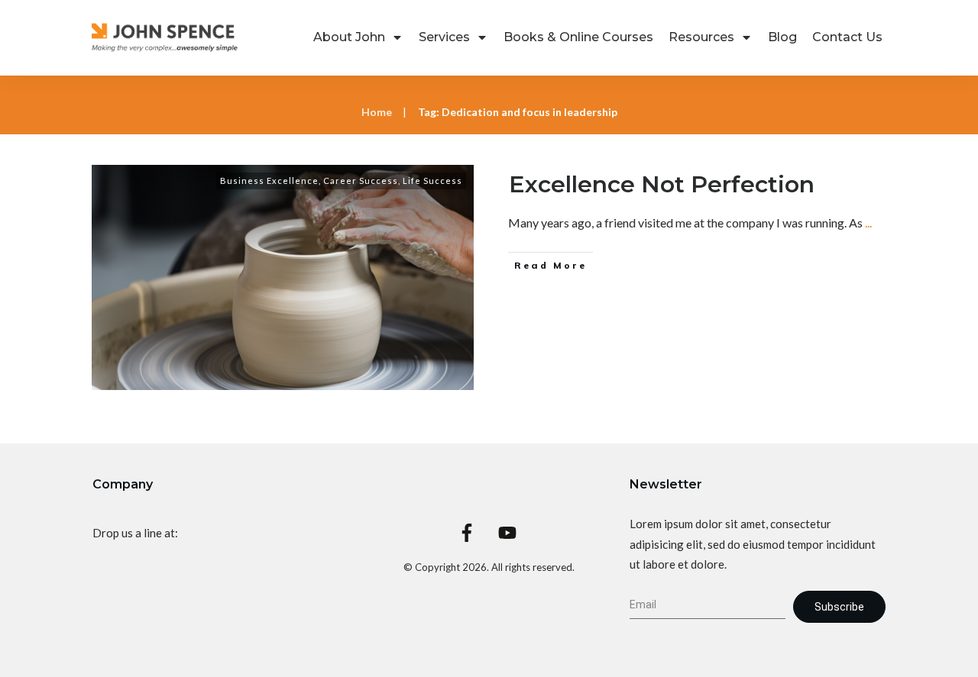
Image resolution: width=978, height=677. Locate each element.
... (868, 222)
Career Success (360, 180)
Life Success (432, 180)
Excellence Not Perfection (661, 184)
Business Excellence (269, 180)
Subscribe (839, 607)
